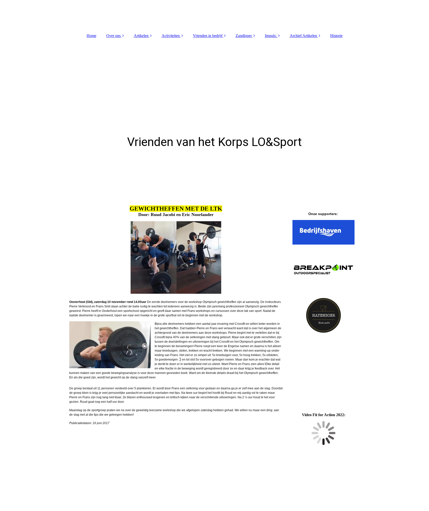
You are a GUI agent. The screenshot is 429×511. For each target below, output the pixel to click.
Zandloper (244, 36)
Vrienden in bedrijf (207, 36)
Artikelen (141, 36)
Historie (336, 36)
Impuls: (271, 36)
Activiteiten (171, 36)
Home (91, 36)
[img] (214, 15)
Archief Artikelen (303, 36)
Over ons (113, 36)
